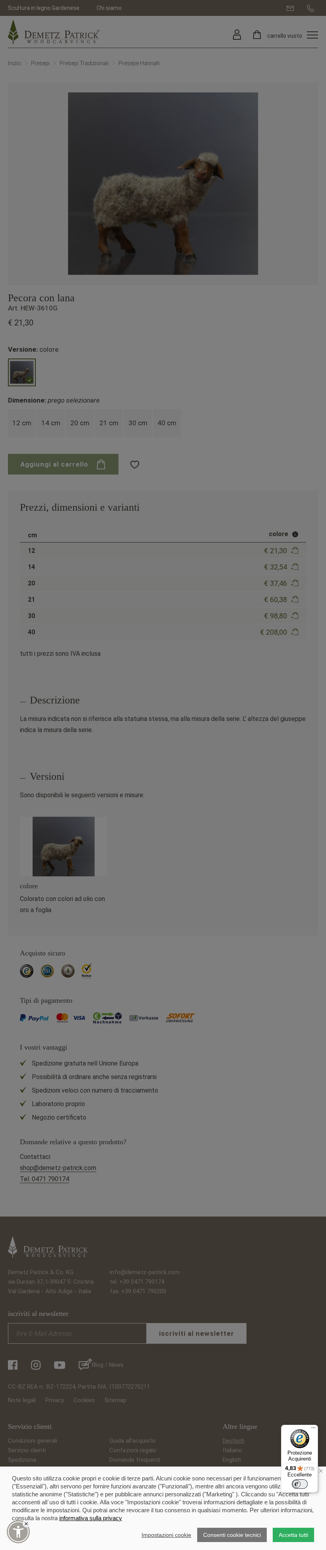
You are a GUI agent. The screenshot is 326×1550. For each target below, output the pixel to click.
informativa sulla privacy (90, 1518)
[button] (18, 1531)
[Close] (26, 1523)
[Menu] (313, 1429)
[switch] (300, 1484)
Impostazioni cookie (166, 1535)
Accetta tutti (293, 1535)
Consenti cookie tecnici (232, 1535)
